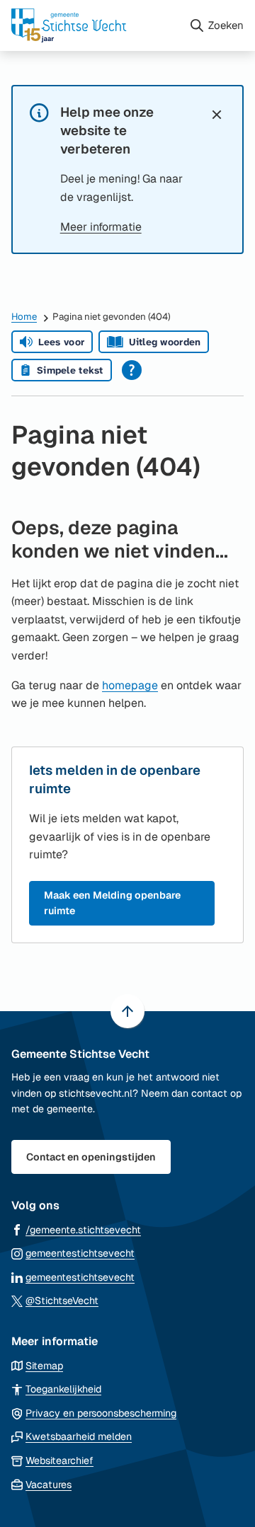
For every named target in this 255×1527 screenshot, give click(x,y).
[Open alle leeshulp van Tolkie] (132, 370)
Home (24, 317)
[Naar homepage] (94, 25)
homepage (130, 685)
